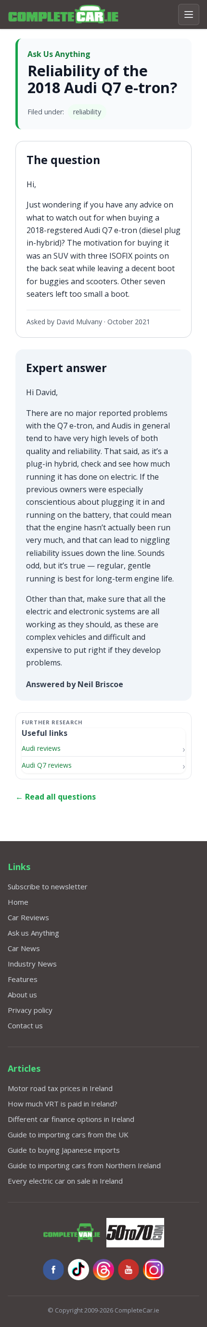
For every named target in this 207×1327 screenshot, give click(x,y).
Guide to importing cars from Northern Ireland (84, 1165)
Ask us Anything (33, 933)
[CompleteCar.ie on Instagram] (153, 1269)
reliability (87, 111)
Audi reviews (41, 748)
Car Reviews (28, 917)
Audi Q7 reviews (47, 765)
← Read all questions (55, 796)
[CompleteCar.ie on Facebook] (53, 1269)
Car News (24, 948)
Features (23, 979)
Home (18, 902)
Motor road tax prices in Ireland (60, 1088)
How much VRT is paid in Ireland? (62, 1103)
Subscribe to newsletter (48, 886)
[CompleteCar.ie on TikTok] (78, 1269)
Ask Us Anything (59, 54)
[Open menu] (188, 14)
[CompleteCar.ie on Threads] (103, 1269)
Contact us (25, 1025)
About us (22, 994)
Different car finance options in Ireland (71, 1119)
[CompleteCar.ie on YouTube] (128, 1269)
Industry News (32, 963)
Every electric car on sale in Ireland (65, 1181)
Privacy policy (30, 1010)
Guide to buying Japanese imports (64, 1150)
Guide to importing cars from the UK (68, 1134)
